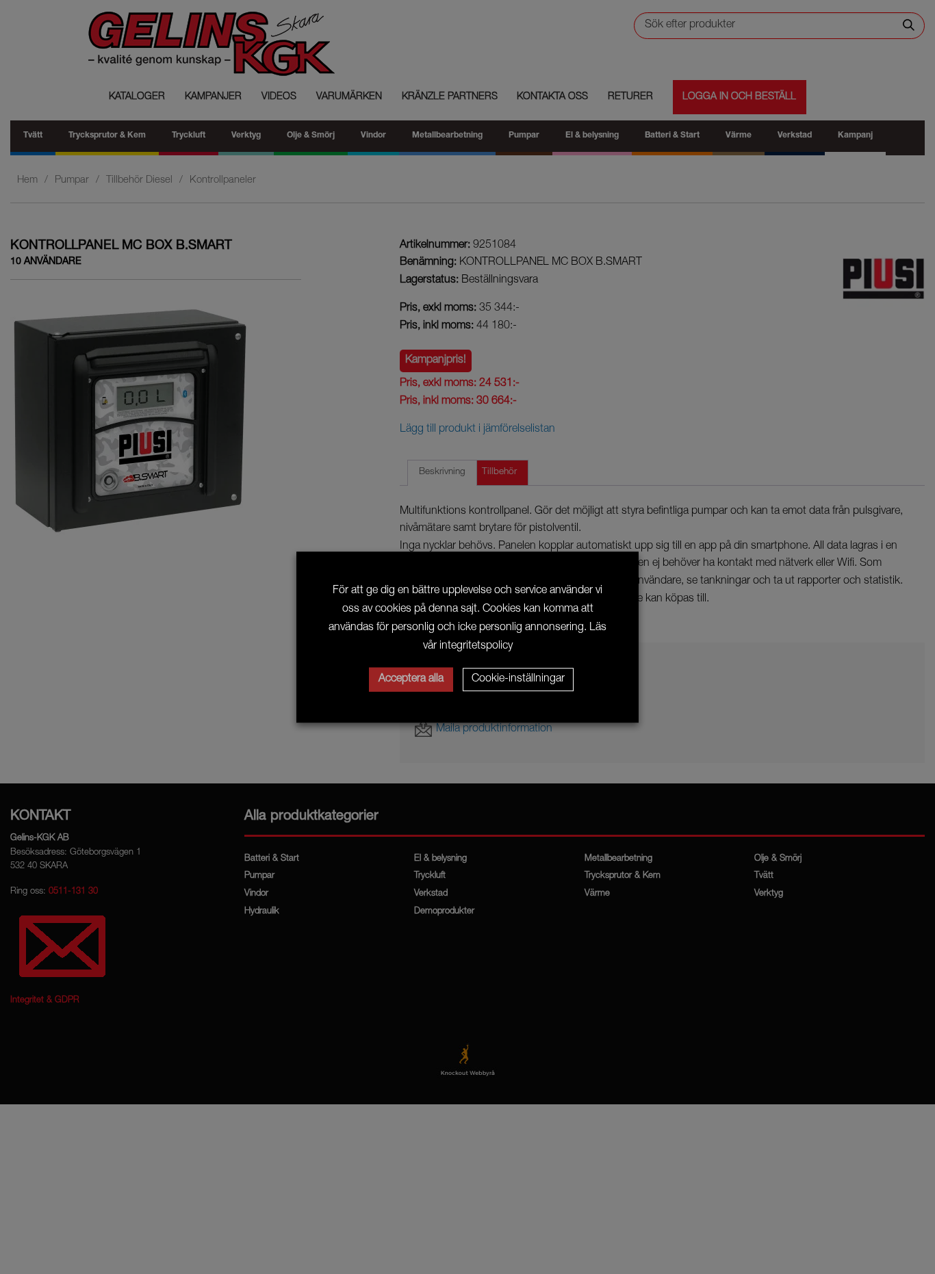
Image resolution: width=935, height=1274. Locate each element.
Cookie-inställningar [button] (518, 679)
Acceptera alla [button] (411, 679)
